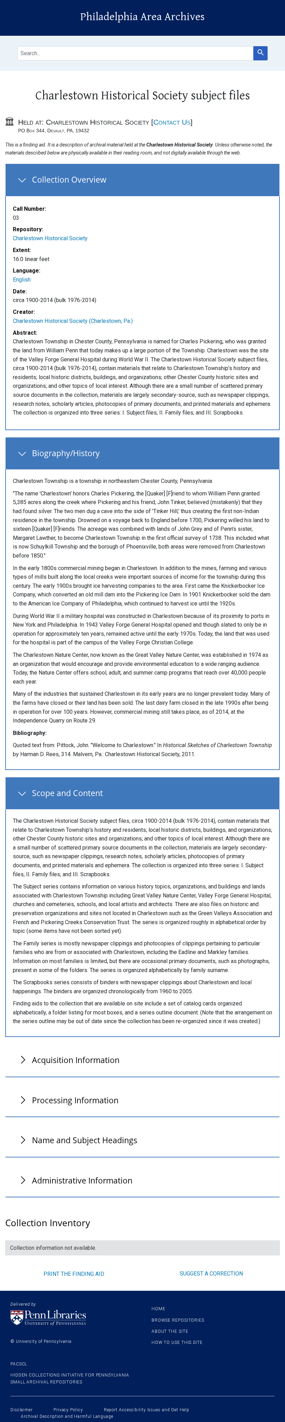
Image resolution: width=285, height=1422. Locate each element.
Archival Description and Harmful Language (67, 1416)
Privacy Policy (68, 1409)
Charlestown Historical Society (50, 238)
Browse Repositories (178, 1320)
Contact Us (171, 122)
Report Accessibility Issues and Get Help (146, 1409)
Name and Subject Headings (84, 1140)
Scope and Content (67, 792)
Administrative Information (82, 1180)
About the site (170, 1331)
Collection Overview (69, 179)
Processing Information (75, 1100)
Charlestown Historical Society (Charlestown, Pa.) (73, 321)
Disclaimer (21, 1409)
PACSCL (18, 1364)
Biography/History (66, 453)
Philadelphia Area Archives (142, 16)
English (22, 279)
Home (158, 1308)
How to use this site (177, 1342)
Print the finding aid (73, 1274)
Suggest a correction (211, 1273)
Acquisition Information (76, 1059)
